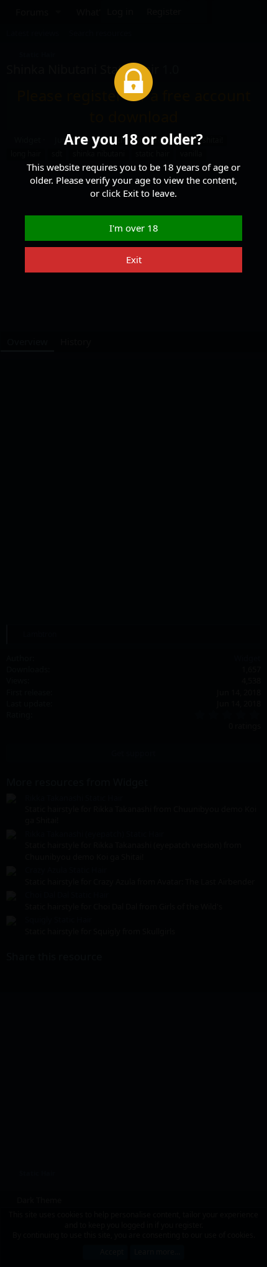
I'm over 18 (133, 228)
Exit (134, 259)
